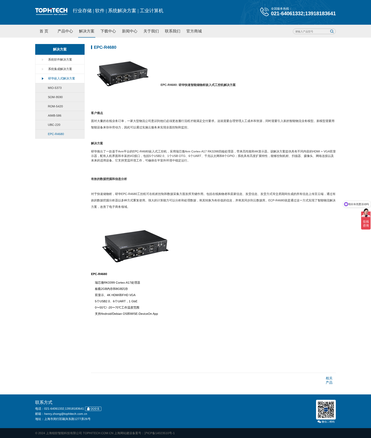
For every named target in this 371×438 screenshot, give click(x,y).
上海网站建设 (123, 433)
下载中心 (108, 31)
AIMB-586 (54, 115)
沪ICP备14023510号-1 (159, 433)
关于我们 (151, 31)
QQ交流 (94, 408)
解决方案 (86, 31)
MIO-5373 (55, 88)
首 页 (44, 31)
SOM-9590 (55, 97)
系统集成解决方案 (60, 69)
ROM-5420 (55, 106)
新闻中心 (129, 31)
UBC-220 (54, 124)
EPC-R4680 (56, 134)
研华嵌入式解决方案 (61, 78)
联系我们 (172, 31)
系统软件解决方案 (60, 59)
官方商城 (194, 31)
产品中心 (65, 31)
